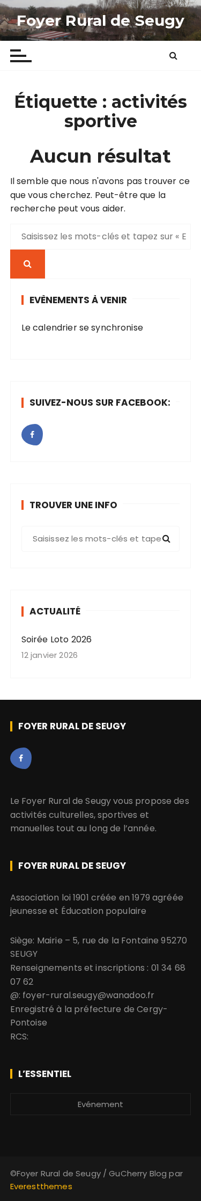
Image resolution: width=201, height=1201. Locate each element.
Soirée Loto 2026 (56, 639)
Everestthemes (41, 1186)
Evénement (100, 1104)
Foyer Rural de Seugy (101, 20)
